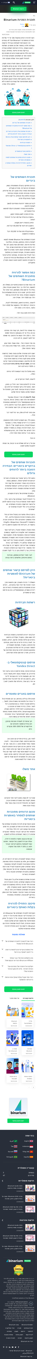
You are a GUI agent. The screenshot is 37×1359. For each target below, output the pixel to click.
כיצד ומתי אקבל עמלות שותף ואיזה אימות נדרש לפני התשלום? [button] (19, 978)
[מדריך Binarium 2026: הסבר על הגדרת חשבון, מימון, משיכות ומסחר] (30, 1198)
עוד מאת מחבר (14, 998)
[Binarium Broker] (18, 1263)
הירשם (23, 1331)
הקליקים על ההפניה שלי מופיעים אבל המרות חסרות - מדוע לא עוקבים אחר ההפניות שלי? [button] (20, 968)
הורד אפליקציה (10, 1328)
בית (34, 15)
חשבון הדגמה (29, 1338)
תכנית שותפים (28, 1328)
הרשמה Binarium (18, 9)
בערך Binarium (14, 1325)
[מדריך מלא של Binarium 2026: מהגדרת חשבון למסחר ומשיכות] (30, 1209)
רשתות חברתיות (25, 142)
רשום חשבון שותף (18, 1121)
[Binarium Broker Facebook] (19, 1347)
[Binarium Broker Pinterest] (4, 1347)
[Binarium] (18, 1115)
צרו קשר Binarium (26, 1356)
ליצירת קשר (29, 1335)
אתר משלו (27, 154)
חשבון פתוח (19, 1335)
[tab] (18, 942)
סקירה (19, 1328)
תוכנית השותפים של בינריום (21, 123)
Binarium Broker (27, 1325)
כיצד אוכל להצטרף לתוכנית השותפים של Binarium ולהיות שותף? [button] (19, 942)
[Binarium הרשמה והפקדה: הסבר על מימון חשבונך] (12, 1011)
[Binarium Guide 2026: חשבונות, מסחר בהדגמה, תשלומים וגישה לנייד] (30, 1188)
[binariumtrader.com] (26, 2)
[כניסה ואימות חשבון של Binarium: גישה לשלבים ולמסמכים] (12, 1066)
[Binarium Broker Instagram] (7, 1347)
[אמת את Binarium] (28, 1038)
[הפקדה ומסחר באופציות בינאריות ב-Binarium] (28, 1066)
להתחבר (30, 1331)
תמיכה (20, 1338)
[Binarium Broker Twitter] (16, 1347)
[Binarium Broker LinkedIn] (10, 1347)
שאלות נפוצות (8, 1335)
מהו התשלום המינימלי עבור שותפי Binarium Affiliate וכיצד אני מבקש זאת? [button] (19, 959)
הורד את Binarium (27, 1341)
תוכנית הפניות (10, 1338)
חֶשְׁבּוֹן (16, 1331)
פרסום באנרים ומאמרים (22, 151)
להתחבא (22, 120)
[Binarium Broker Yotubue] (13, 1347)
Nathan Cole (22, 25)
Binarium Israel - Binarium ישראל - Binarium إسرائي (21, 1352)
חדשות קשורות (28, 998)
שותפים (9, 1331)
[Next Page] (33, 1087)
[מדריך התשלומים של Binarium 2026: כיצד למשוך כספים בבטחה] (28, 1011)
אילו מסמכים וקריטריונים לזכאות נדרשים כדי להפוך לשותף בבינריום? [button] (19, 951)
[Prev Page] (29, 1087)
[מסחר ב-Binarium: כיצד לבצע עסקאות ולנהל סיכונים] (12, 1038)
